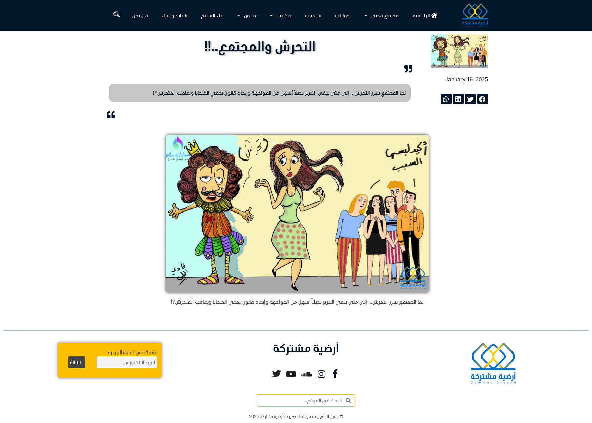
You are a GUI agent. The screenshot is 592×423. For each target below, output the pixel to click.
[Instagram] (321, 374)
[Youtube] (291, 374)
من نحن (140, 15)
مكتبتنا (283, 15)
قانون (250, 15)
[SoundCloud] (306, 374)
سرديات (313, 15)
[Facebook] (335, 374)
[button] (113, 15)
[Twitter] (276, 374)
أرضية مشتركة (306, 348)
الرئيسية (421, 15)
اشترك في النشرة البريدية (132, 352)
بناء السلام (212, 15)
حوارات (342, 15)
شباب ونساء (174, 15)
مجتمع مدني (385, 15)
